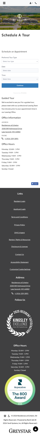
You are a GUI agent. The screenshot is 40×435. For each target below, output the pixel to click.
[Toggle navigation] (4, 3)
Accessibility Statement (20, 262)
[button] (31, 3)
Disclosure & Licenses (20, 246)
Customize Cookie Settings (20, 269)
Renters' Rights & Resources (20, 239)
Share (36, 184)
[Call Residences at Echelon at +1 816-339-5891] (36, 3)
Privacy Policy (20, 225)
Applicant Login (20, 209)
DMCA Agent (20, 232)
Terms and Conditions (20, 217)
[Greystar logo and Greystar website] (20, 430)
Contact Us (19, 254)
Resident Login (20, 201)
